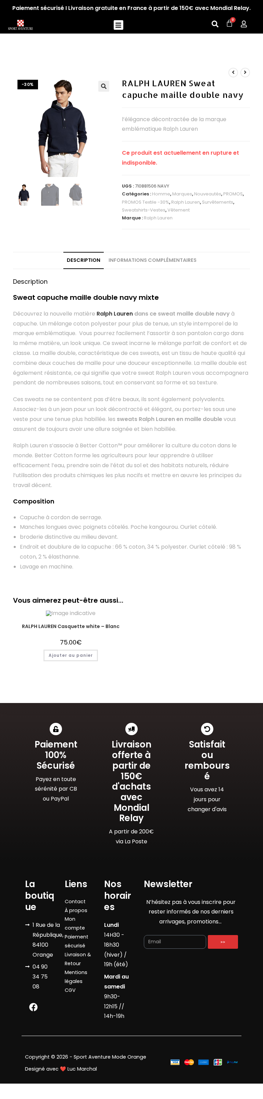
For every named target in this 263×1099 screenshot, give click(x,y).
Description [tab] (83, 260)
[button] (119, 25)
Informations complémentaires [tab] (153, 260)
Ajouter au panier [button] (71, 655)
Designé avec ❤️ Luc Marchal (61, 1068)
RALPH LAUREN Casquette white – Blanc (71, 626)
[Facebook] (33, 1007)
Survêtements (217, 202)
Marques (182, 194)
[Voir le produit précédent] (233, 72)
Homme (161, 194)
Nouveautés (207, 194)
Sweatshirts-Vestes (143, 210)
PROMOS (233, 194)
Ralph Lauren (185, 202)
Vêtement (178, 210)
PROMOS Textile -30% (145, 202)
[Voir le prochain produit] (245, 72)
